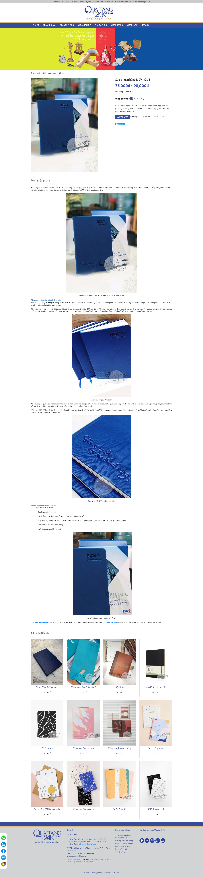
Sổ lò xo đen (47, 748)
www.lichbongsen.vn (142, 2)
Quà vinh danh (49, 25)
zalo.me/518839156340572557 (93, 839)
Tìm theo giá (108, 2)
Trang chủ (35, 73)
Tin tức (64, 2)
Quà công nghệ (84, 25)
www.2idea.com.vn (123, 2)
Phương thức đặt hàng (124, 841)
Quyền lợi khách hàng (123, 846)
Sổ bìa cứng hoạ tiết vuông (119, 748)
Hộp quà (145, 25)
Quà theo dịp (132, 25)
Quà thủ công (117, 25)
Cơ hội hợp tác (121, 852)
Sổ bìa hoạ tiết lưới (156, 809)
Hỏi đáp (74, 2)
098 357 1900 (93, 2)
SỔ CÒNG (120, 687)
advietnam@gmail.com (87, 844)
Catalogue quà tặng (123, 835)
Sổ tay (61, 73)
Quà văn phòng (67, 25)
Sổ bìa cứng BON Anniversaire (47, 809)
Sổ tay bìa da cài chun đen (155, 687)
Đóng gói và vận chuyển (124, 843)
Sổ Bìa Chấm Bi (119, 809)
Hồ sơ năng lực (121, 838)
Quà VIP (36, 25)
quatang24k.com (110, 622)
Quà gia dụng (101, 25)
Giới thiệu (56, 2)
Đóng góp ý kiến (121, 849)
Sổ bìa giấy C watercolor (83, 748)
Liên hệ (81, 2)
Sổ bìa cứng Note (155, 748)
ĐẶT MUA (123, 117)
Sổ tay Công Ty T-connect (47, 687)
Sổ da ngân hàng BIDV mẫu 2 (83, 687)
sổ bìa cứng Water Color (83, 809)
